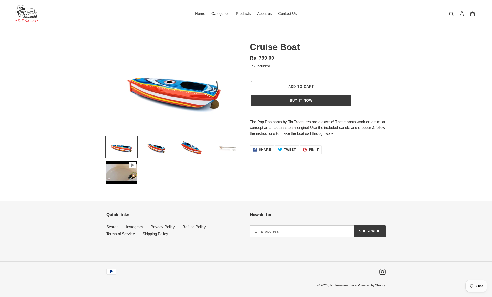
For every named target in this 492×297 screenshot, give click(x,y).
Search (112, 227)
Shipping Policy (155, 234)
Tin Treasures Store (343, 285)
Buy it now (301, 100)
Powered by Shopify (372, 285)
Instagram (134, 227)
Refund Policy (194, 227)
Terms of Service (120, 234)
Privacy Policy (163, 227)
